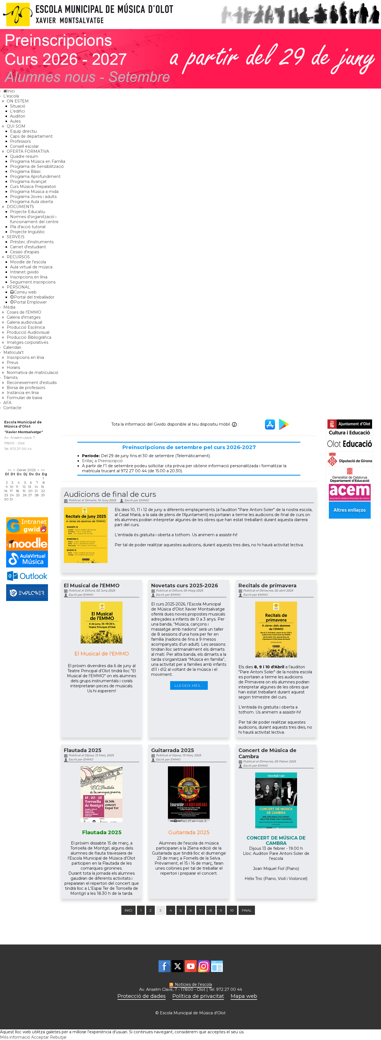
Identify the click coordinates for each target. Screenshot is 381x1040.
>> (43, 470)
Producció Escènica (26, 327)
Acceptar (40, 1037)
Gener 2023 (26, 470)
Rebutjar (58, 1037)
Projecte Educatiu (27, 211)
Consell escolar (24, 146)
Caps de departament (31, 136)
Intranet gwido (24, 272)
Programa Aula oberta (31, 201)
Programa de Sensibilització (37, 166)
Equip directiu (23, 131)
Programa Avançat (28, 181)
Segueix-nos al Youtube (191, 966)
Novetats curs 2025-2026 (184, 586)
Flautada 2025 (82, 750)
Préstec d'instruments (32, 241)
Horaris (13, 367)
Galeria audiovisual (24, 322)
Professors (20, 141)
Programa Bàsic (25, 171)
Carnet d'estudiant (28, 246)
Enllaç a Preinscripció (102, 460)
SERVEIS (16, 236)
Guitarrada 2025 (172, 750)
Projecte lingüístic (27, 231)
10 (232, 910)
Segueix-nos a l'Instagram (204, 966)
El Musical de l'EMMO (92, 586)
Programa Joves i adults (33, 196)
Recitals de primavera (267, 586)
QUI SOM (16, 126)
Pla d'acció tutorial (27, 226)
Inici (128, 910)
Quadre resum (24, 156)
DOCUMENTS (20, 206)
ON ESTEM (18, 101)
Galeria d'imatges (23, 317)
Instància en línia (23, 392)
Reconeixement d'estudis (32, 382)
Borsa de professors (26, 387)
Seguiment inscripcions (33, 282)
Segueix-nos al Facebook (164, 966)
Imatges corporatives (27, 342)
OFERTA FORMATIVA (28, 151)
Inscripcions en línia (28, 277)
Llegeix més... (189, 685)
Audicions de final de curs (110, 494)
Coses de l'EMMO (24, 312)
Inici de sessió (217, 966)
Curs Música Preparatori (33, 186)
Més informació (15, 1037)
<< (9, 470)
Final (247, 910)
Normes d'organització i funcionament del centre (34, 219)
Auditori (17, 116)
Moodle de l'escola (28, 261)
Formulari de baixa (24, 397)
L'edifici (17, 111)
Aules (15, 121)
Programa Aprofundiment (35, 176)
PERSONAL (18, 287)
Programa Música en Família (37, 161)
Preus (12, 362)
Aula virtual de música (31, 266)
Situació (17, 106)
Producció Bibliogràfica (29, 337)
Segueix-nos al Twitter (178, 966)
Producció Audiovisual (28, 332)
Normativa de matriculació (32, 372)
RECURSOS (18, 256)
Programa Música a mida (34, 191)
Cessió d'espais (24, 251)
